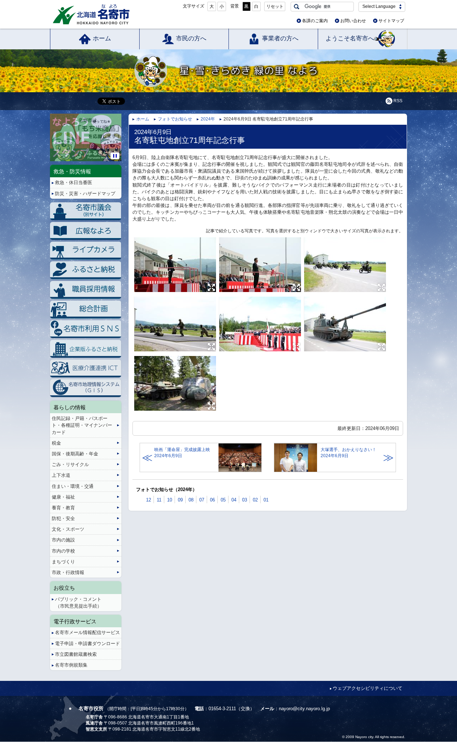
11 (159, 500)
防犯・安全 (63, 518)
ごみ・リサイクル (70, 464)
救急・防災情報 (72, 171)
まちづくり (63, 561)
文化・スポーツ (68, 529)
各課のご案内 (315, 20)
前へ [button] (51, 132)
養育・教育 (63, 507)
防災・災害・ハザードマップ (85, 193)
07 (201, 500)
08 (191, 500)
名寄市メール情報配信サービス (87, 632)
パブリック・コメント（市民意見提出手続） (78, 603)
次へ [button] (120, 132)
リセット (274, 6)
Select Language (379, 6)
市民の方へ (191, 38)
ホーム (102, 38)
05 (223, 500)
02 (255, 500)
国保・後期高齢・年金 (75, 453)
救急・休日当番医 (73, 182)
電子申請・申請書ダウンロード (87, 643)
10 (169, 500)
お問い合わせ (353, 20)
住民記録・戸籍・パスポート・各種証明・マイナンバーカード (82, 425)
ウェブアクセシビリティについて (367, 688)
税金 (56, 443)
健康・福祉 (63, 497)
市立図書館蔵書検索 (76, 654)
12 (148, 500)
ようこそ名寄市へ (350, 38)
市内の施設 (63, 540)
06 (212, 500)
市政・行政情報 (68, 572)
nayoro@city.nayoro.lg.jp (304, 708)
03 (244, 500)
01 (265, 500)
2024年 (208, 119)
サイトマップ (391, 20)
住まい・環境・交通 (73, 486)
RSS (397, 100)
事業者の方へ (280, 38)
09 (180, 500)
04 (233, 500)
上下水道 (61, 475)
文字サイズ (193, 6)
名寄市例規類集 (71, 665)
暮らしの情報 (70, 407)
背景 (234, 6)
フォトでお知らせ (175, 119)
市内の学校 (63, 551)
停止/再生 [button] (115, 155)
